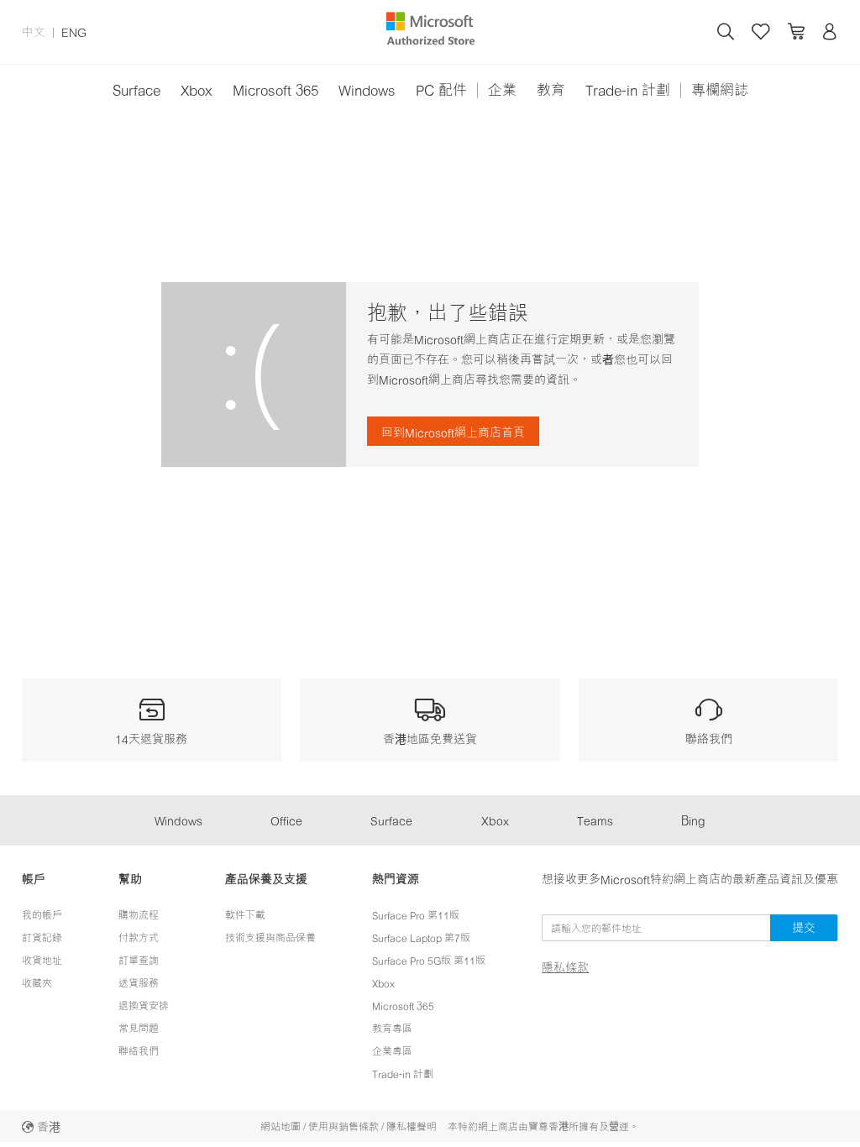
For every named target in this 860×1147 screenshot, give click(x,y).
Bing (693, 820)
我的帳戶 (42, 914)
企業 (502, 89)
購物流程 (138, 914)
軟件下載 (245, 914)
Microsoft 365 (275, 89)
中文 (33, 32)
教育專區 (392, 1028)
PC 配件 (441, 89)
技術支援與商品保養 (270, 937)
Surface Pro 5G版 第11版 (428, 960)
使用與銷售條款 (343, 1126)
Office (286, 820)
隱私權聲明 (411, 1126)
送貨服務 (138, 982)
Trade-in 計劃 (627, 89)
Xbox (196, 89)
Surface (136, 89)
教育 (551, 89)
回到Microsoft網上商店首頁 (453, 432)
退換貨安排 (143, 1005)
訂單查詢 (138, 960)
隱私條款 (565, 967)
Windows (367, 89)
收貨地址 (42, 960)
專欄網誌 (719, 89)
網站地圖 (280, 1126)
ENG (74, 32)
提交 (803, 927)
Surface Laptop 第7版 (421, 937)
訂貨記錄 (42, 937)
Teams (595, 820)
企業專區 (392, 1050)
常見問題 (138, 1028)
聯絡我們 (138, 1050)
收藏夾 (37, 982)
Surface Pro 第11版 (415, 914)
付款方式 (138, 937)
